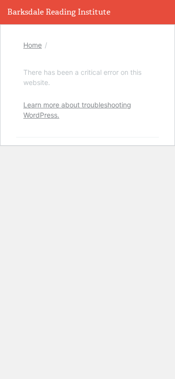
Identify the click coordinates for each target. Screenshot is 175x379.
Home (32, 45)
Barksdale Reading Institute (58, 12)
